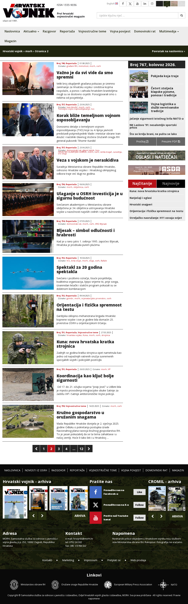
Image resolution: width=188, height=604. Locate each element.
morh (28, 51)
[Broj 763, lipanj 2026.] (78, 498)
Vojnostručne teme (92, 31)
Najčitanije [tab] (142, 183)
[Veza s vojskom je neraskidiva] (28, 162)
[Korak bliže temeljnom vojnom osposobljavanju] (28, 119)
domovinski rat (74, 150)
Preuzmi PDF (170, 141)
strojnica (106, 335)
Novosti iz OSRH (36, 470)
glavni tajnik (88, 150)
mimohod (83, 66)
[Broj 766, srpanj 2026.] (15, 502)
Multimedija (168, 31)
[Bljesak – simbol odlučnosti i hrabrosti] (28, 236)
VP (109, 369)
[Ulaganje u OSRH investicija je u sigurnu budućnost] (28, 199)
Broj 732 (61, 258)
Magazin (10, 41)
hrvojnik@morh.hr (83, 538)
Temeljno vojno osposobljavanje (74, 109)
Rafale (104, 261)
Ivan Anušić (72, 107)
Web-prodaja (138, 560)
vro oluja (62, 154)
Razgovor (49, 31)
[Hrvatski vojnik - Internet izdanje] (46, 11)
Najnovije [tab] (170, 183)
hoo (97, 150)
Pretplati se (114, 560)
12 (81, 449)
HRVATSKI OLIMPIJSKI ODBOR (72, 152)
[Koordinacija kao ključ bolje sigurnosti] (28, 384)
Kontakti (47, 560)
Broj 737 (61, 104)
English (111, 3)
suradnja (117, 152)
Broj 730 (61, 406)
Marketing (68, 560)
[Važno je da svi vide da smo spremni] (28, 78)
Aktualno (30, 31)
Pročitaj (141, 141)
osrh (98, 66)
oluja (91, 261)
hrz (68, 261)
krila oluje (76, 261)
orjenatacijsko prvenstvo (93, 298)
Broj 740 (61, 63)
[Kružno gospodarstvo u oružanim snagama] (28, 421)
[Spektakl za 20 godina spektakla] (28, 273)
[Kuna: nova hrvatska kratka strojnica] (28, 347)
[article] (157, 76)
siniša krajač (106, 152)
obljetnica (78, 187)
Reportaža (67, 31)
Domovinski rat (145, 31)
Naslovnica (12, 31)
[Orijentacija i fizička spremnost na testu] (28, 310)
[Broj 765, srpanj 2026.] (38, 498)
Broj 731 (61, 332)
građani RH (72, 66)
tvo (92, 109)
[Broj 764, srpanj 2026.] (58, 498)
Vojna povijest (120, 31)
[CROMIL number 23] (157, 498)
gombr (70, 298)
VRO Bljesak (101, 224)
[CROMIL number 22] (176, 498)
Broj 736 (61, 184)
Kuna (85, 335)
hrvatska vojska (74, 335)
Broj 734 (61, 221)
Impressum (90, 560)
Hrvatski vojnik (13, 51)
